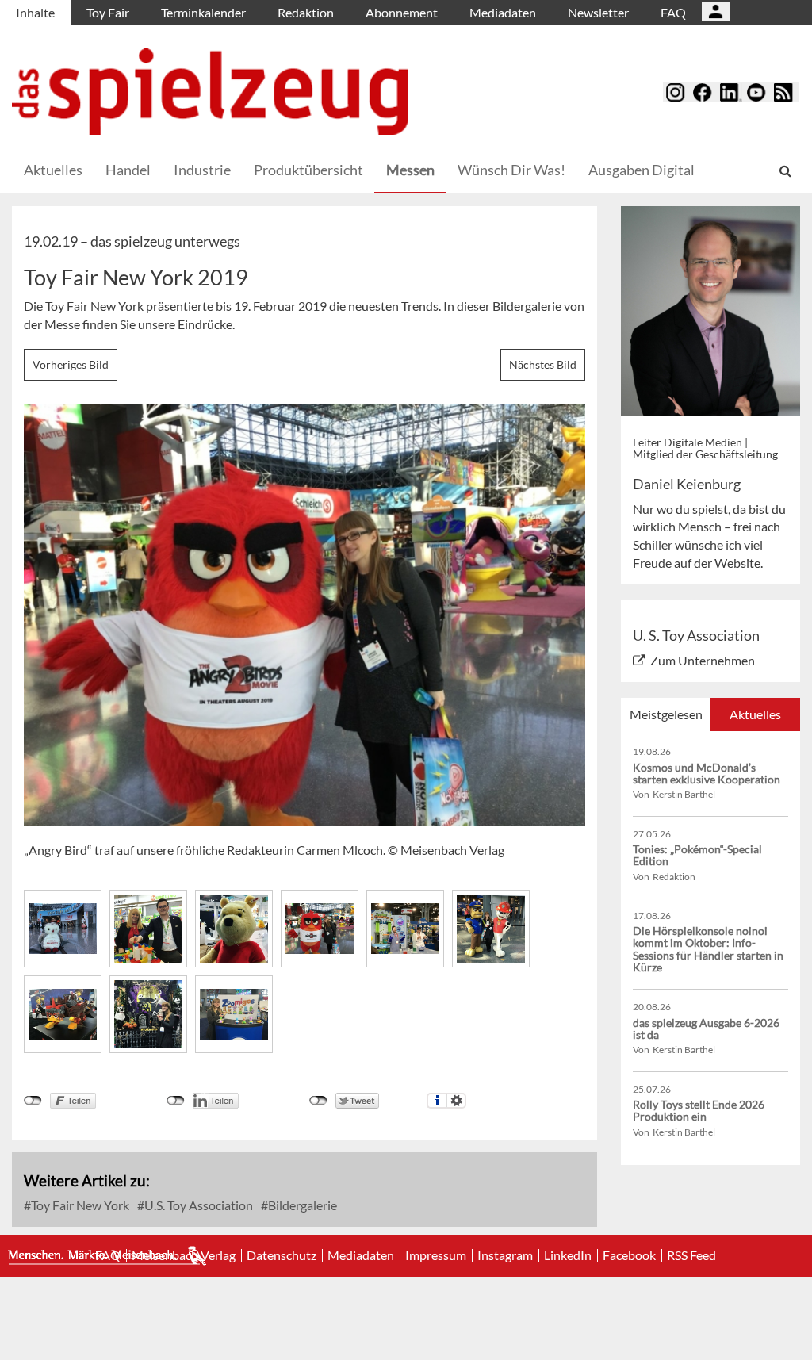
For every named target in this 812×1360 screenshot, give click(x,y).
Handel (128, 169)
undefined (176, 1100)
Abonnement (402, 12)
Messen (410, 169)
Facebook (629, 1255)
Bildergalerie (301, 1205)
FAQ (673, 12)
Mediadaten (502, 12)
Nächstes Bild (542, 364)
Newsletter (598, 12)
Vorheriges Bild (71, 364)
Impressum (435, 1255)
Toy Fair (107, 12)
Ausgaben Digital (641, 169)
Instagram (505, 1255)
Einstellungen (456, 1101)
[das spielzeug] (210, 91)
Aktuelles (53, 169)
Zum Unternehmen (702, 660)
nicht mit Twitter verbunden (318, 1100)
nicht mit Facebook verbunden (33, 1100)
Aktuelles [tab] (755, 714)
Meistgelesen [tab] (666, 714)
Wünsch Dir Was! (511, 169)
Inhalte (35, 12)
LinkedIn (568, 1255)
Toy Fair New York (79, 1205)
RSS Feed (691, 1255)
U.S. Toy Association (197, 1205)
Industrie (202, 169)
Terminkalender (203, 12)
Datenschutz (281, 1255)
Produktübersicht (308, 169)
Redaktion (306, 12)
